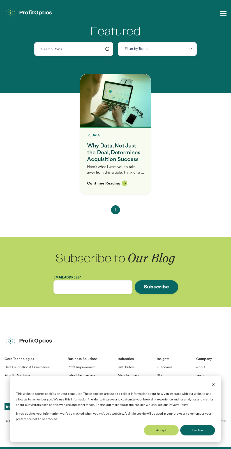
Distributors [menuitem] (126, 367)
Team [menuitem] (200, 375)
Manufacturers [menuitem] (128, 375)
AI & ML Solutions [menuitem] (17, 375)
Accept (161, 430)
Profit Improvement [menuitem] (82, 367)
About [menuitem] (200, 367)
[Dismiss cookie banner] (213, 385)
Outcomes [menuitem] (164, 367)
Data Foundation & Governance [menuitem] (27, 367)
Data (96, 135)
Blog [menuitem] (160, 375)
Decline (197, 430)
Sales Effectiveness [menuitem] (81, 375)
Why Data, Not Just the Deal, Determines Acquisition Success (113, 152)
